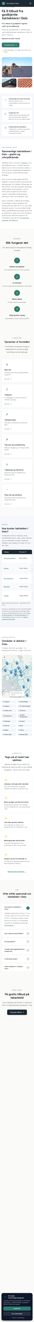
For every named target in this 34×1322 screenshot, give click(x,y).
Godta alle (17, 1308)
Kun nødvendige (17, 1313)
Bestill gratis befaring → (17, 872)
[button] (11, 672)
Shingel (6, 568)
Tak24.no (24, 163)
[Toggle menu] (30, 3)
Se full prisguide (7, 615)
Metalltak (7, 586)
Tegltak (6, 596)
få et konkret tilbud (20, 615)
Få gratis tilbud (9, 45)
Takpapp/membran (10, 558)
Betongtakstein (8, 578)
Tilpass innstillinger (18, 1317)
